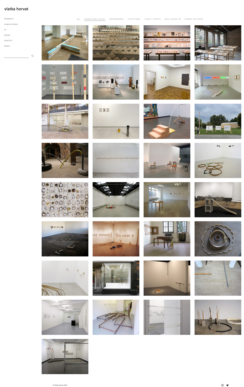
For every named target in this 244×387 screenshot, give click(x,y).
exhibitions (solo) (94, 19)
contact (8, 41)
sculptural (134, 19)
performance (116, 19)
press (7, 35)
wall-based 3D (173, 19)
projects (8, 19)
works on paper (194, 19)
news (7, 46)
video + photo (153, 19)
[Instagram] (222, 385)
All (78, 19)
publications (11, 24)
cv (5, 30)
